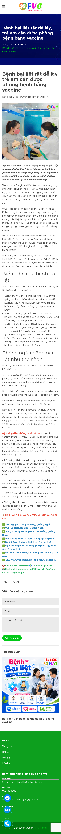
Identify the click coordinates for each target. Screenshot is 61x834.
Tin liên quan (11, 651)
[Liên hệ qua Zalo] (7, 810)
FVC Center (41, 827)
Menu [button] (5, 740)
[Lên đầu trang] (56, 820)
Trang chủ (7, 746)
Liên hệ (6, 763)
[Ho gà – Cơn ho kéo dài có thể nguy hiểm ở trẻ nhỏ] (30, 671)
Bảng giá (7, 757)
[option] (30, 677)
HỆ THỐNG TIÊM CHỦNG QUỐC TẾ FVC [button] (24, 774)
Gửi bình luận (12, 638)
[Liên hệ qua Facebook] (7, 797)
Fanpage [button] (7, 806)
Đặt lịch (6, 752)
